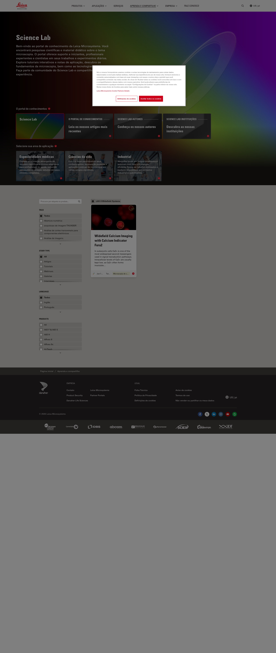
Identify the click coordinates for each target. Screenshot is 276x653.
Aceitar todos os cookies (151, 99)
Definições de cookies (126, 99)
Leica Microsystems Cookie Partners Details (113, 91)
